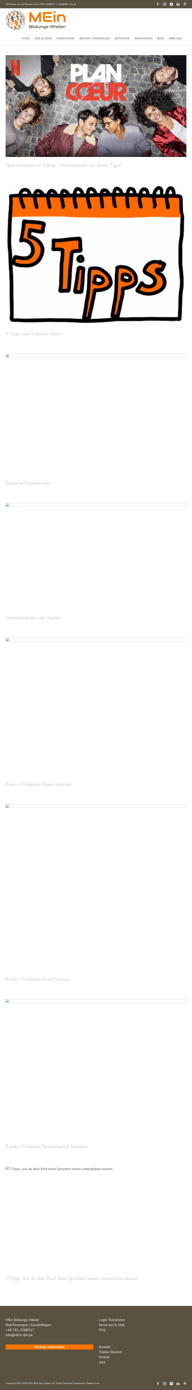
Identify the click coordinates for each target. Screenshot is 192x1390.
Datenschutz (93, 1383)
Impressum (79, 1383)
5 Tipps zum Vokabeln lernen (34, 334)
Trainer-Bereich (110, 1352)
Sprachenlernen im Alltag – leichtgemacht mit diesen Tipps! (63, 165)
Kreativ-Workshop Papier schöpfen (38, 784)
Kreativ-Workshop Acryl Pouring (37, 979)
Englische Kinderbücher (28, 483)
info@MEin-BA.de (67, 4)
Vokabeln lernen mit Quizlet (33, 617)
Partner (104, 1357)
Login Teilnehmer (112, 1320)
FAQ (102, 1330)
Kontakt (104, 1347)
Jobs (102, 1362)
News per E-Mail (111, 1325)
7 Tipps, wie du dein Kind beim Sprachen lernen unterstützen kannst (72, 1278)
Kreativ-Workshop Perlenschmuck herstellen (47, 1146)
